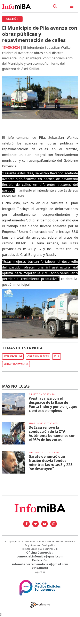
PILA (56, 356)
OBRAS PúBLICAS (38, 356)
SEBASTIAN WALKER (16, 364)
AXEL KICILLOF (12, 356)
